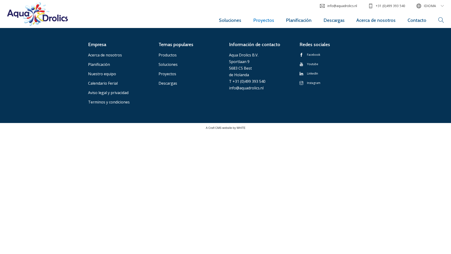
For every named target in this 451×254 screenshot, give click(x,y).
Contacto (417, 20)
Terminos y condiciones (109, 102)
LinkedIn (312, 73)
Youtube (312, 64)
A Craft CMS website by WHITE (225, 128)
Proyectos (263, 20)
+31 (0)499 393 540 (390, 6)
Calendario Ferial (103, 83)
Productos (168, 55)
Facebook (313, 55)
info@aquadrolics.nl (342, 6)
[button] (441, 20)
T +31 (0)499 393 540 (247, 81)
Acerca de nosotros (376, 20)
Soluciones (230, 20)
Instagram (313, 83)
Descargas (334, 20)
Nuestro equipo (102, 73)
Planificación (298, 20)
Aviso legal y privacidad (108, 92)
